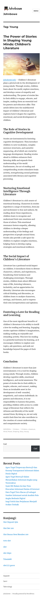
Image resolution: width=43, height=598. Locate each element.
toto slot (7, 541)
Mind (5, 431)
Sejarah (6, 576)
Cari (5, 444)
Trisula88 (7, 559)
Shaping (16, 431)
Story (21, 431)
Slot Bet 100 (8, 528)
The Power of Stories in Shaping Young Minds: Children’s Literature (20, 42)
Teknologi (7, 587)
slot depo (7, 553)
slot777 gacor (9, 565)
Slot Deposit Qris (10, 522)
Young (26, 431)
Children (16, 429)
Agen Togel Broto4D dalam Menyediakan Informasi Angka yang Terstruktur (21, 480)
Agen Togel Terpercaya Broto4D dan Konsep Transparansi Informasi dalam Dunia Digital (22, 470)
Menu (36, 11)
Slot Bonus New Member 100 (15, 534)
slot (5, 547)
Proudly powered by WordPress (23, 594)
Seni (5, 581)
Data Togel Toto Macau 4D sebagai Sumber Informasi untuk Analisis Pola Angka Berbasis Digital (22, 495)
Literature (31, 429)
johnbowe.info (9, 80)
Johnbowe (10, 14)
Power (10, 431)
